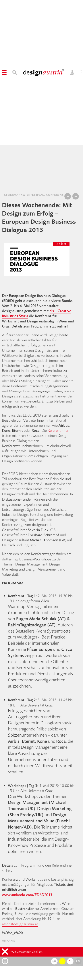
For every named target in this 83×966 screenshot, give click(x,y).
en (78, 961)
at (70, 961)
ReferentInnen (58, 430)
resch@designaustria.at (20, 923)
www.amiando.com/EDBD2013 (27, 894)
